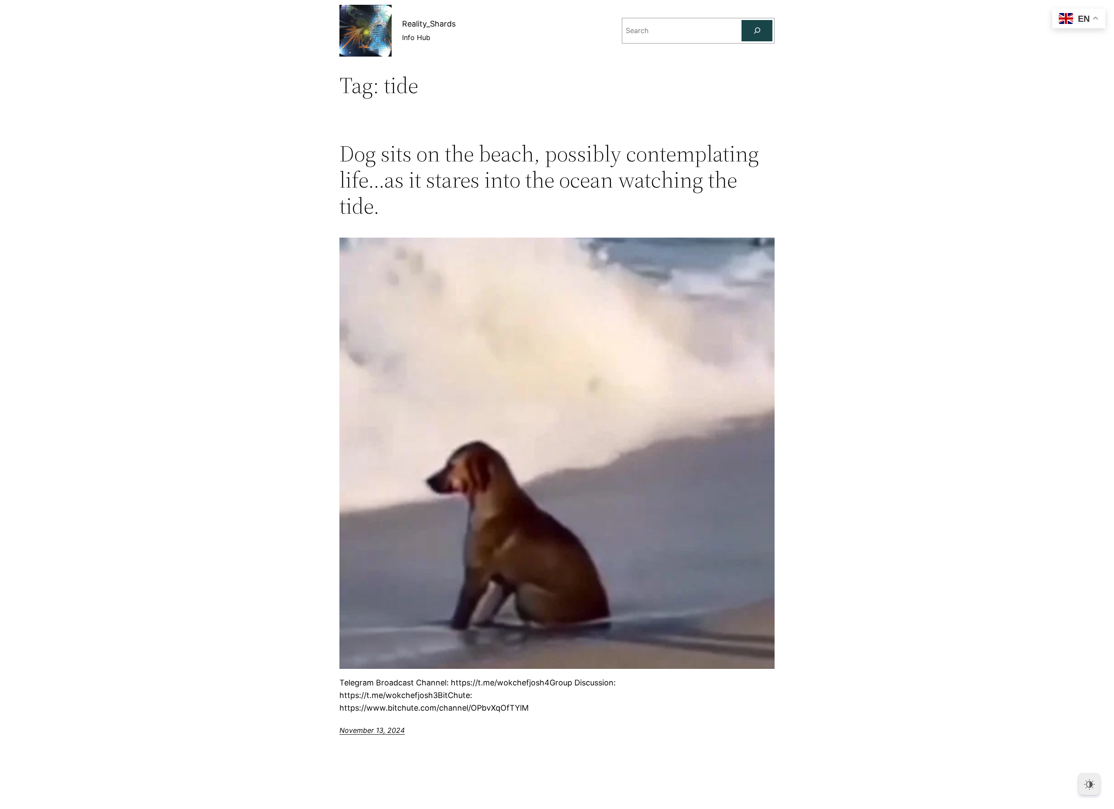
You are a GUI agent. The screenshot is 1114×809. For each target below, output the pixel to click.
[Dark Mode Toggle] (1089, 784)
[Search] (757, 30)
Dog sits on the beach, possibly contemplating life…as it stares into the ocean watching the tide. (549, 179)
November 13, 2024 (372, 730)
